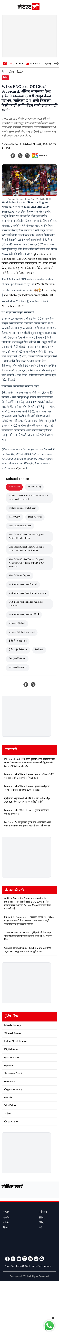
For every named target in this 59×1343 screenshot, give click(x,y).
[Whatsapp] (27, 155)
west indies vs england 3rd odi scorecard (27, 593)
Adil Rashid (14, 487)
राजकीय (6, 1218)
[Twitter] (13, 1258)
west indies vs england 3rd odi (23, 584)
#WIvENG (10, 295)
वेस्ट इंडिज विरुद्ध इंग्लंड (18, 668)
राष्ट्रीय (6, 1212)
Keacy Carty (14, 517)
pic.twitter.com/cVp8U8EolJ (35, 295)
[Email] (41, 1258)
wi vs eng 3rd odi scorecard (22, 632)
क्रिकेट (20, 72)
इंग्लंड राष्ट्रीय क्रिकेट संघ (18, 650)
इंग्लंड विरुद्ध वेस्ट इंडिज (18, 641)
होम (3, 72)
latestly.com (18, 468)
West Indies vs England (19, 576)
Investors (47, 1266)
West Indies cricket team (20, 526)
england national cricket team (22, 508)
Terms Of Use (22, 1266)
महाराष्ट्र (48, 64)
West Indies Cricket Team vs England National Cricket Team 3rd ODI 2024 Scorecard (26, 563)
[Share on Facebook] (25, 684)
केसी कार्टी (39, 650)
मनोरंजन (43, 1212)
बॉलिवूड (42, 1218)
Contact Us (36, 1266)
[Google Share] (40, 158)
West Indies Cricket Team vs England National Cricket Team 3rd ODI (26, 549)
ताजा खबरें (11, 749)
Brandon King (34, 487)
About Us (9, 1266)
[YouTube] (18, 1258)
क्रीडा (11, 72)
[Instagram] (24, 1258)
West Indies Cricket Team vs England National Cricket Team (26, 536)
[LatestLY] (28, 9)
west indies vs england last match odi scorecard (26, 604)
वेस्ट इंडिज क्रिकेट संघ (17, 659)
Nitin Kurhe (11, 145)
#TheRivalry (49, 290)
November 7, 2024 (13, 306)
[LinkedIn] (30, 1258)
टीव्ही (40, 1228)
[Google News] (36, 1258)
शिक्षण (6, 1228)
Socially (36, 64)
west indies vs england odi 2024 (24, 615)
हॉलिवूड (42, 1223)
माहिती (6, 1223)
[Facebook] (12, 155)
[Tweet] (33, 684)
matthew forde (35, 517)
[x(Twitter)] (20, 155)
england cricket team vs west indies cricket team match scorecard (28, 497)
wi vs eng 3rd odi (17, 623)
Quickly (18, 64)
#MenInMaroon (44, 284)
